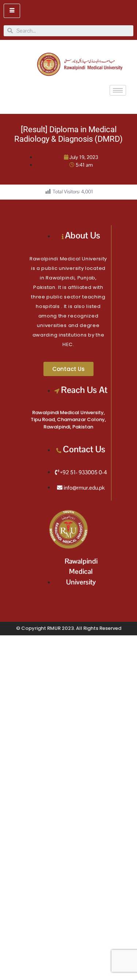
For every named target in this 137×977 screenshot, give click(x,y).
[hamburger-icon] (12, 11)
